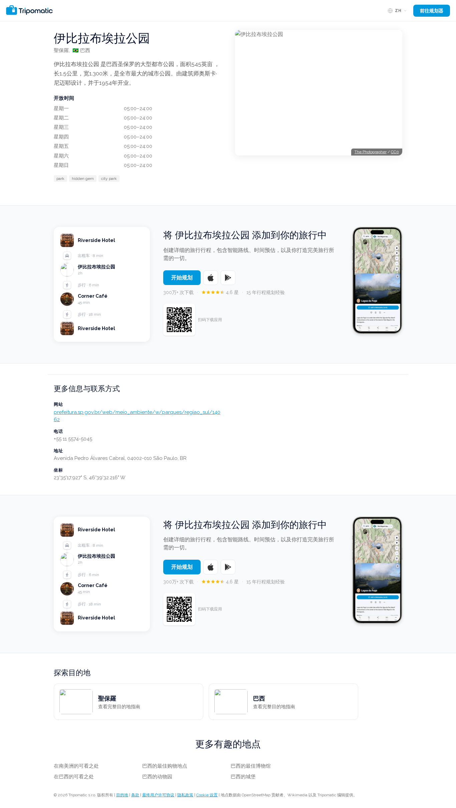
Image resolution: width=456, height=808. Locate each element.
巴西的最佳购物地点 (164, 766)
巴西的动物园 (157, 777)
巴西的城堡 (243, 777)
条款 (135, 795)
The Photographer (371, 152)
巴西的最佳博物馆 (251, 766)
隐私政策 (185, 795)
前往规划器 (431, 10)
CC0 (395, 152)
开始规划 (182, 277)
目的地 (122, 795)
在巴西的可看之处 (74, 777)
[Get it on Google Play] (228, 277)
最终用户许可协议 (158, 795)
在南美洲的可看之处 (76, 766)
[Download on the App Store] (210, 277)
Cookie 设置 (207, 795)
